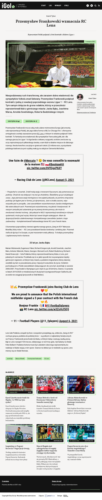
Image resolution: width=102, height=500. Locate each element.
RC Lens (40, 134)
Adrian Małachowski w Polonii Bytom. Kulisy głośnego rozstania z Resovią (77, 401)
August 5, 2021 (65, 179)
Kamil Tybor (92, 98)
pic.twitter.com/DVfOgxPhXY (44, 168)
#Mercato (30, 160)
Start (43, 5)
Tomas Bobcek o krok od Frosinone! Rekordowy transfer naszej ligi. (47, 400)
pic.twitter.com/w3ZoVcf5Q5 (51, 309)
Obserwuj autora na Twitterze (86, 112)
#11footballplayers (57, 305)
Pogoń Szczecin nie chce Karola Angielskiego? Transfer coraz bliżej (77, 448)
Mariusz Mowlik (20, 358)
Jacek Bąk (9, 358)
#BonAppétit (56, 164)
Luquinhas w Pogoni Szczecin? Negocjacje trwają (17, 447)
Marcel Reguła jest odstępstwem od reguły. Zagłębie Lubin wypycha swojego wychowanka (47, 449)
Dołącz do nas (56, 481)
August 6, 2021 (68, 321)
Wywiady (58, 5)
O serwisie (5, 481)
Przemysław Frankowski (34, 358)
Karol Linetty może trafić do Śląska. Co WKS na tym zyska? (17, 400)
